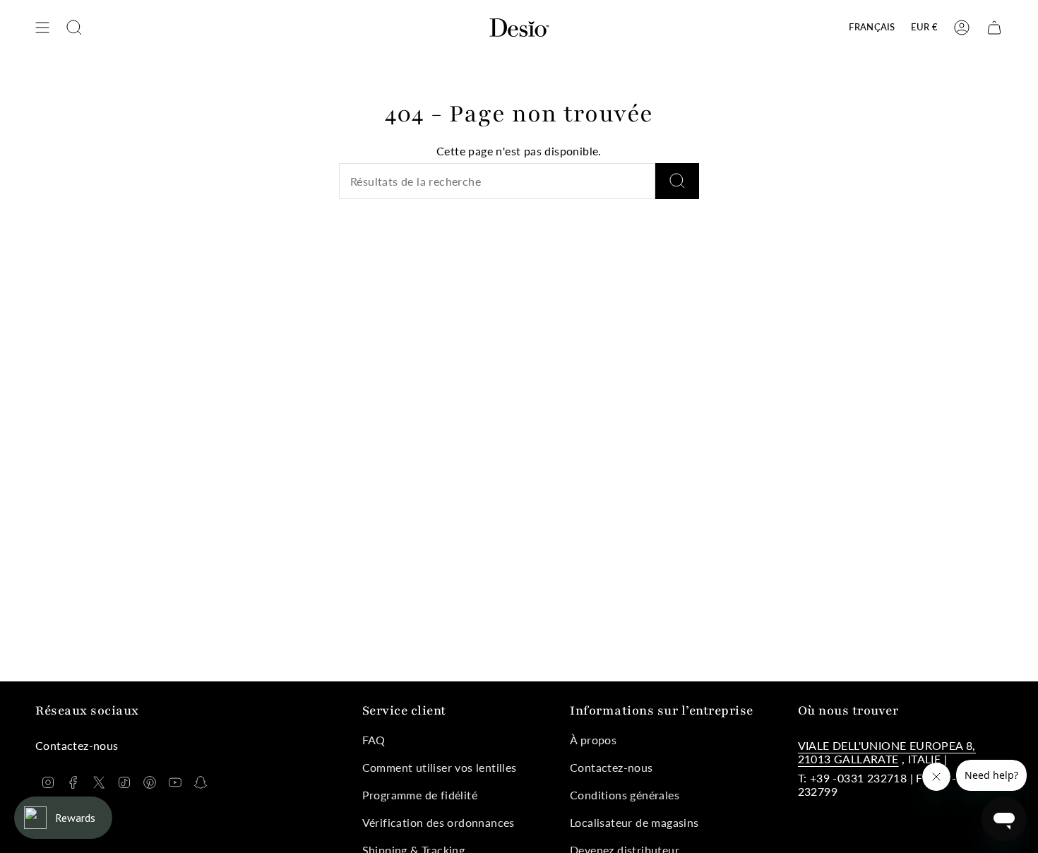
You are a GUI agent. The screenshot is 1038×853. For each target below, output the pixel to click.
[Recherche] (677, 181)
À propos (593, 739)
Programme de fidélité (419, 794)
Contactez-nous (611, 767)
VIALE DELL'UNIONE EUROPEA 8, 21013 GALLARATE (887, 752)
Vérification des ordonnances (438, 822)
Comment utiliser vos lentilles (439, 767)
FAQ (374, 739)
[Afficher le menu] (42, 27)
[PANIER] (994, 27)
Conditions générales (624, 794)
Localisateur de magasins (634, 822)
